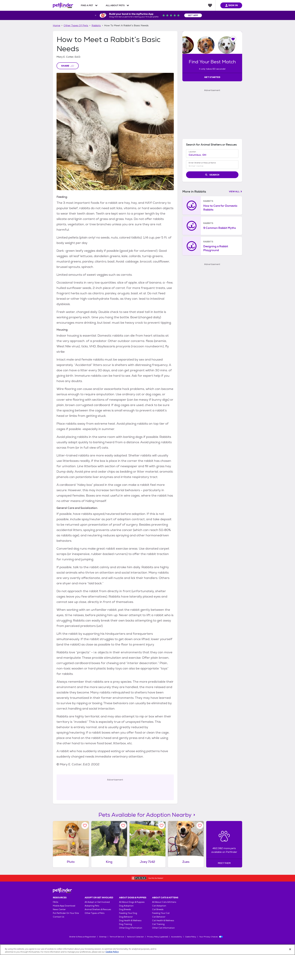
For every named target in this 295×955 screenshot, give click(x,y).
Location (192, 151)
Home (56, 25)
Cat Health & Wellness (163, 920)
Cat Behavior (158, 917)
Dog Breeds (125, 909)
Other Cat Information (163, 928)
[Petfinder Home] (63, 5)
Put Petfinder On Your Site (66, 913)
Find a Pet (87, 5)
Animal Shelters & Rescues (98, 909)
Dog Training (125, 924)
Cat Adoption (159, 905)
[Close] (290, 949)
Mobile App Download (64, 905)
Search (214, 174)
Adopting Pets (92, 905)
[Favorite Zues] (200, 825)
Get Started (212, 77)
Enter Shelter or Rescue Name (202, 163)
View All (234, 191)
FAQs (55, 902)
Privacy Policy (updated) (157, 936)
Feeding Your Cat (161, 913)
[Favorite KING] (123, 825)
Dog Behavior (126, 917)
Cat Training (158, 924)
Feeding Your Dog (128, 913)
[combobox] (212, 155)
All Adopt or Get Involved (97, 902)
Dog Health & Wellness (130, 920)
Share (65, 65)
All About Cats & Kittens (164, 902)
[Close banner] (95, 15)
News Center (59, 909)
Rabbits (96, 25)
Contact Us (58, 917)
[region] (147, 949)
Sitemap (102, 936)
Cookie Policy (190, 936)
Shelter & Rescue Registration (82, 936)
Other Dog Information (130, 928)
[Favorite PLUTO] (85, 825)
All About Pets (115, 5)
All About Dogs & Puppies (132, 902)
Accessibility (176, 936)
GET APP (193, 15)
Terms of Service (117, 936)
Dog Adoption (126, 905)
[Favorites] (210, 5)
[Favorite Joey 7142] (161, 825)
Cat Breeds (157, 909)
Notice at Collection (135, 936)
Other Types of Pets (76, 25)
